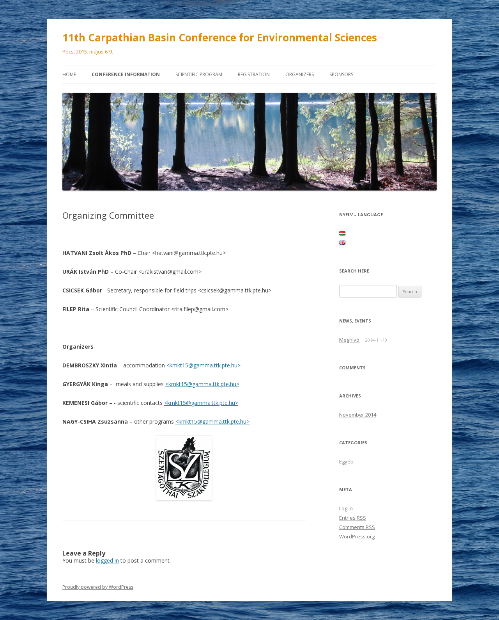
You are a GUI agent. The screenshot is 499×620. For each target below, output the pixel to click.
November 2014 (357, 414)
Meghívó (349, 339)
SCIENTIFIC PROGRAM (198, 74)
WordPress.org (357, 536)
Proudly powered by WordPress (97, 587)
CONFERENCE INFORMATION (126, 74)
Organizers (299, 74)
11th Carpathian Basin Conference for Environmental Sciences (219, 37)
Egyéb (346, 461)
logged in (107, 560)
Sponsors (341, 74)
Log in (346, 508)
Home (69, 74)
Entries (352, 517)
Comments (357, 527)
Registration (254, 74)
